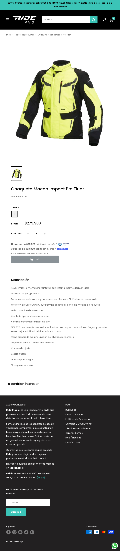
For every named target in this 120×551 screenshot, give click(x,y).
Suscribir (16, 511)
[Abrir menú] (7, 19)
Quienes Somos (74, 433)
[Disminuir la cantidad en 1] (28, 233)
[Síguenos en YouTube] (20, 532)
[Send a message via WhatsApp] (114, 545)
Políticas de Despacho (77, 419)
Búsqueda (70, 409)
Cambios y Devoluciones (78, 423)
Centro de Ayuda (74, 414)
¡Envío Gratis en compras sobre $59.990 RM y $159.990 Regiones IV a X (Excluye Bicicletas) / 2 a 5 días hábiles (60, 4)
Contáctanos (72, 442)
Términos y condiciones (78, 428)
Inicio (8, 34)
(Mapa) (41, 477)
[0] (111, 20)
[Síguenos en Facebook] (8, 532)
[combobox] (66, 19)
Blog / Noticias (73, 437)
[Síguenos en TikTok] (26, 532)
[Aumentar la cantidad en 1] (44, 233)
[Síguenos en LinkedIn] (32, 532)
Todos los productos (24, 34)
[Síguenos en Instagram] (14, 532)
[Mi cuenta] (104, 19)
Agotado (35, 259)
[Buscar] (94, 19)
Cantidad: (17, 233)
